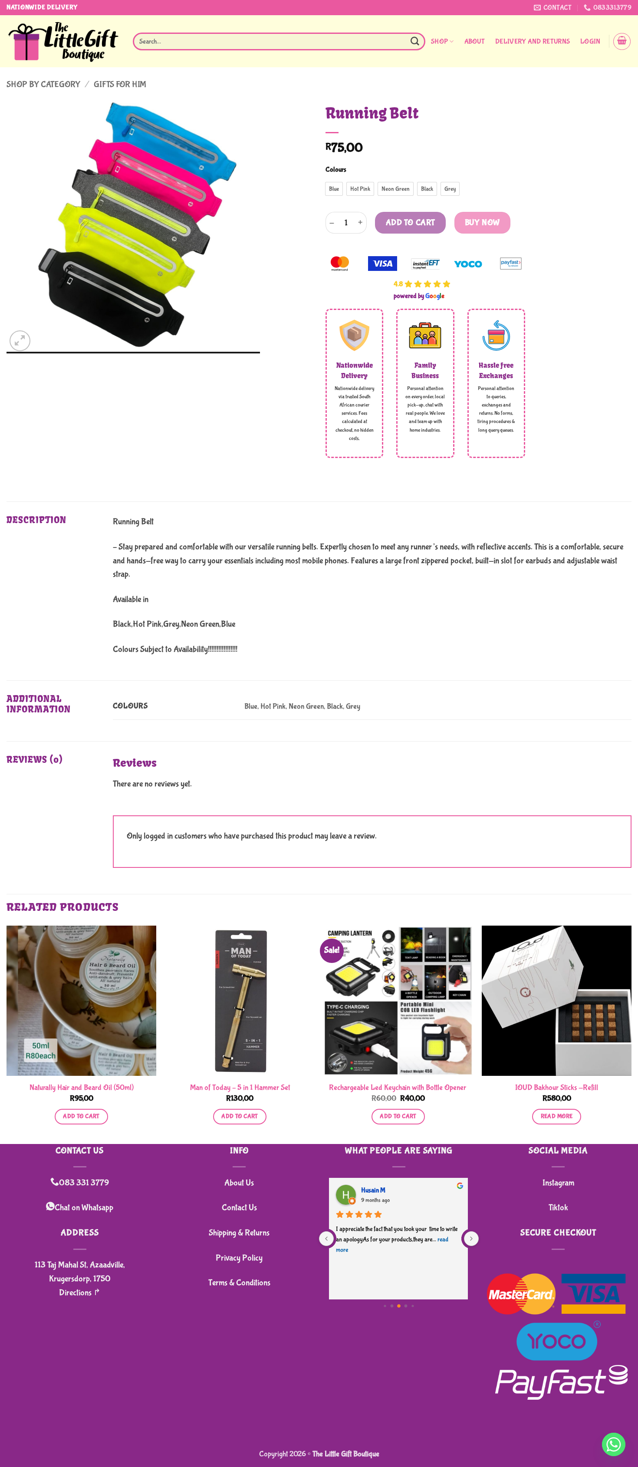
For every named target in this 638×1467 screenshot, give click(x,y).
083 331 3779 (84, 1183)
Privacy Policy (239, 1258)
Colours (336, 170)
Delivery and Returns (532, 41)
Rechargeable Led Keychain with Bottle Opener (398, 1087)
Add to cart (410, 222)
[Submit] (415, 41)
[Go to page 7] (412, 1306)
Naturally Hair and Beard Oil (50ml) (82, 1087)
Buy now (482, 222)
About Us (239, 1183)
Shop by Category (43, 84)
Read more (557, 1116)
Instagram (558, 1183)
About (474, 41)
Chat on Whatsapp (84, 1208)
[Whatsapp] (613, 1444)
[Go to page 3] (385, 1306)
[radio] (334, 188)
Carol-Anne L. (380, 1190)
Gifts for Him (120, 84)
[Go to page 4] (391, 1306)
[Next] (631, 1034)
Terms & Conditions (239, 1283)
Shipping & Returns (239, 1233)
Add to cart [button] (81, 1116)
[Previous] (6, 1034)
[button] (590, 41)
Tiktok (558, 1208)
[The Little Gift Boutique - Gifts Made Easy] (63, 41)
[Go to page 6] (405, 1306)
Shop (439, 41)
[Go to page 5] (399, 1306)
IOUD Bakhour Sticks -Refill (556, 1087)
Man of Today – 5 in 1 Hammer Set (240, 1087)
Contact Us (239, 1208)
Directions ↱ (80, 1293)
